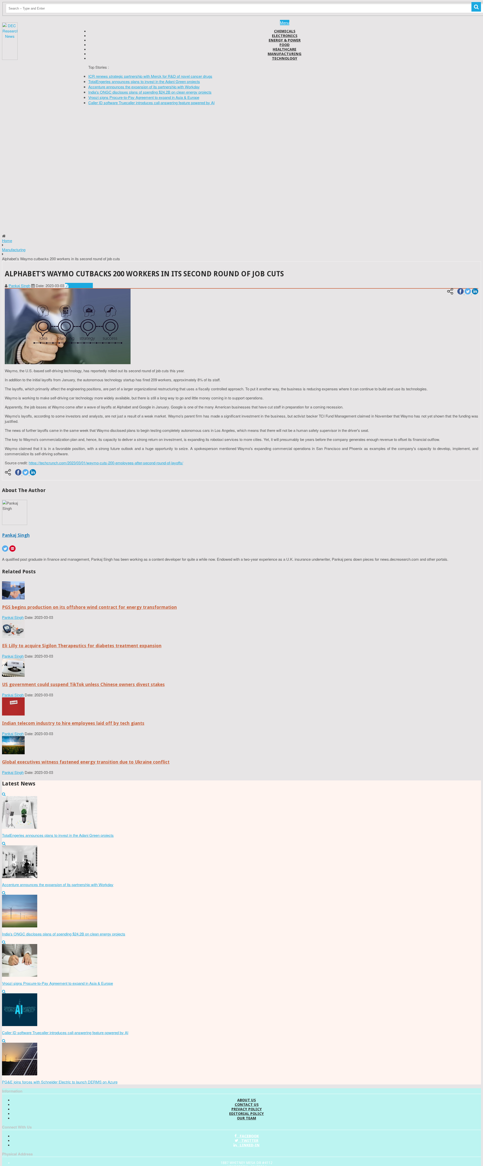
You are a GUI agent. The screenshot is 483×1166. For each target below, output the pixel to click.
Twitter (248, 1140)
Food (284, 45)
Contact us (247, 1104)
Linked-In (248, 1145)
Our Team (246, 1118)
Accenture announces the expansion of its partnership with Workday (144, 86)
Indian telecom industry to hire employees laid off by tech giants (73, 723)
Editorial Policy (246, 1113)
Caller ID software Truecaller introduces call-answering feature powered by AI (151, 102)
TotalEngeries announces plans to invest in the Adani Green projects (144, 81)
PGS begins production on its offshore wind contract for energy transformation (89, 607)
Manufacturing (284, 54)
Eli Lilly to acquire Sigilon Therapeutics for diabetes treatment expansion (82, 645)
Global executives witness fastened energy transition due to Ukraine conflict (86, 762)
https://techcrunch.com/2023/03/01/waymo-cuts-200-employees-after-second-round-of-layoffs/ (106, 462)
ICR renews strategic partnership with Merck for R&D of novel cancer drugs (150, 76)
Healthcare (284, 49)
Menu (284, 22)
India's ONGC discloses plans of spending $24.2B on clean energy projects (150, 92)
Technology (284, 58)
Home (7, 240)
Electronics (284, 35)
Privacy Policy (246, 1109)
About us (246, 1100)
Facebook (248, 1136)
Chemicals (284, 31)
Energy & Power (285, 40)
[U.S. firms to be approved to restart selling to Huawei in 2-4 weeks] (13, 597)
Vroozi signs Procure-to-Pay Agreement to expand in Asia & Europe (143, 97)
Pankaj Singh (19, 285)
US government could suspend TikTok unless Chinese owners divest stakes (83, 684)
